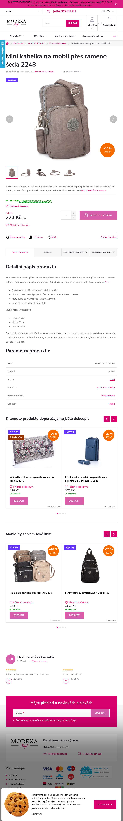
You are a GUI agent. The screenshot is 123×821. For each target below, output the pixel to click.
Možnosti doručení (19, 206)
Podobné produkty (101, 252)
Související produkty (73, 252)
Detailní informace (95, 190)
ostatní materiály (106, 387)
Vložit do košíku (101, 215)
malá (112, 403)
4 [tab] (65, 513)
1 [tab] (57, 513)
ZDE (63, 808)
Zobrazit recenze (39, 661)
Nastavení (37, 814)
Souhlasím (107, 804)
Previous (107, 419)
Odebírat (100, 713)
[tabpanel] (34, 467)
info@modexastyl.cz (57, 753)
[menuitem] (17, 36)
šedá (112, 379)
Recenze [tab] (48, 252)
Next (114, 419)
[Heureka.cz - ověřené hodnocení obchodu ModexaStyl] (96, 772)
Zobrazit (19, 501)
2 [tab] (60, 513)
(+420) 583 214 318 (91, 753)
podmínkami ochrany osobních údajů (59, 720)
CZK (108, 11)
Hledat (72, 23)
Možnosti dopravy (17, 779)
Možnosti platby (16, 783)
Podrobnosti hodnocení (45, 71)
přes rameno (108, 395)
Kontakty (10, 11)
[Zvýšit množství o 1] (73, 213)
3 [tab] (63, 513)
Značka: (109, 237)
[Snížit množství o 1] (73, 217)
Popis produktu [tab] (20, 252)
